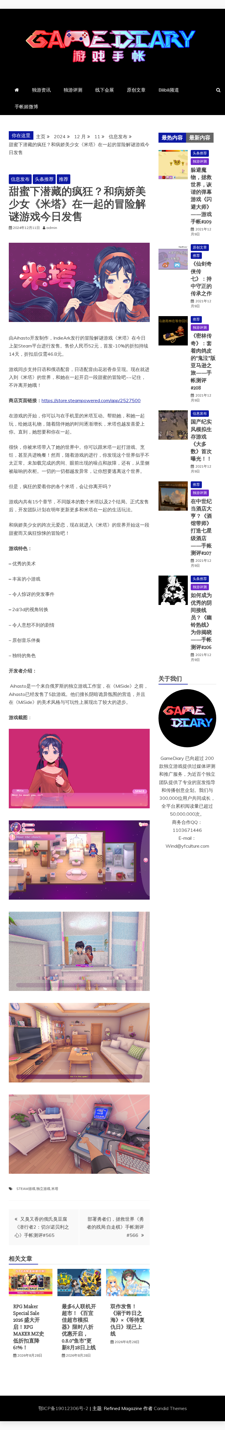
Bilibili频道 (168, 90)
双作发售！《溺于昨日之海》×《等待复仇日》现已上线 (127, 1320)
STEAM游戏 (25, 1188)
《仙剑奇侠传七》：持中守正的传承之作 (201, 279)
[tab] (172, 138)
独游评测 (73, 90)
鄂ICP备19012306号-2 (64, 1408)
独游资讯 (41, 90)
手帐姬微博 (26, 106)
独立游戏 (43, 1188)
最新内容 (199, 137)
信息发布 (20, 179)
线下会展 (104, 90)
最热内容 (172, 137)
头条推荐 (44, 179)
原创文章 (136, 90)
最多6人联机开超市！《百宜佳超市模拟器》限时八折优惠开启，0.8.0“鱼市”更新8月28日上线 (79, 1327)
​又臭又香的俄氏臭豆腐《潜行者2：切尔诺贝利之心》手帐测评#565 (42, 1227)
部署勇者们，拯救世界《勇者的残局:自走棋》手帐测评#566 (115, 1227)
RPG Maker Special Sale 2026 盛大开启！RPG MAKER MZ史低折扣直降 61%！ (28, 1327)
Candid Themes (170, 1408)
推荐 (63, 179)
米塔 (54, 1188)
